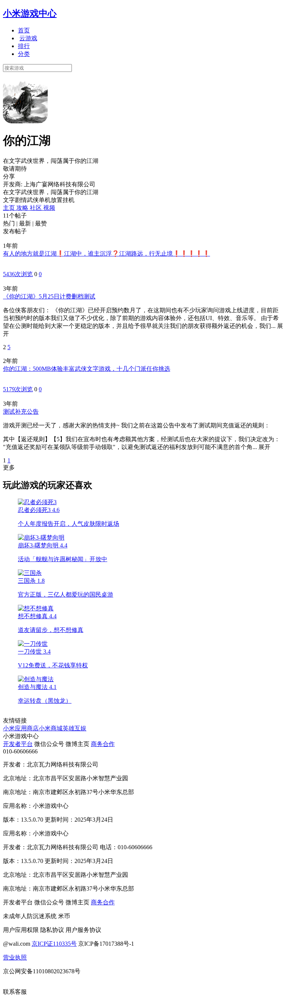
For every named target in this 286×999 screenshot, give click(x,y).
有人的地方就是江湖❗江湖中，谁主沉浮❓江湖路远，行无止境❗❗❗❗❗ (106, 253)
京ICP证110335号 (54, 943)
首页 (24, 30)
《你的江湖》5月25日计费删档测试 (49, 296)
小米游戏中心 (30, 13)
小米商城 (51, 728)
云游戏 (28, 38)
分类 (24, 54)
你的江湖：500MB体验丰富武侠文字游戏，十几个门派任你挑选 (86, 369)
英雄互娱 (74, 728)
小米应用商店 (21, 728)
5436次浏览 (18, 274)
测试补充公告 (21, 411)
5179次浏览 (18, 389)
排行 (24, 46)
